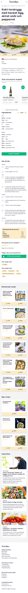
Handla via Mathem (14, 153)
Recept (5, 5)
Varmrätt (18, 273)
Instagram (4, 575)
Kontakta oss (5, 584)
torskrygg (5, 264)
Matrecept (4, 551)
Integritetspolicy (6, 567)
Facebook (4, 577)
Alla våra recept (6, 556)
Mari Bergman (13, 59)
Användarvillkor (6, 566)
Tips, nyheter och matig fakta (9, 558)
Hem (2, 5)
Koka (4, 276)
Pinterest (4, 574)
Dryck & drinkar (6, 554)
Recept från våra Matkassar (8, 273)
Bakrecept (4, 553)
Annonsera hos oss (6, 585)
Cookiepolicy (5, 564)
